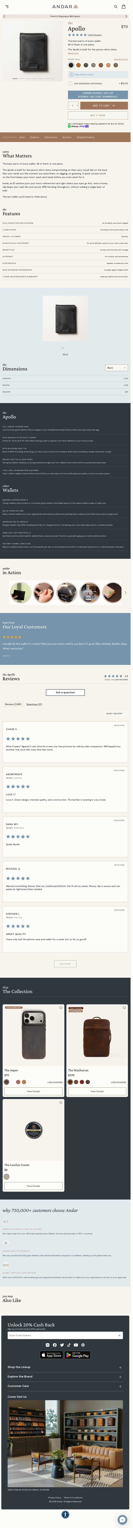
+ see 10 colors (118, 1082)
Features (34, 137)
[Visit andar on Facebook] (55, 1345)
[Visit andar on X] (62, 1345)
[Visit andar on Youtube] (76, 1345)
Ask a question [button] (65, 692)
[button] (122, 1520)
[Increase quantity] (77, 105)
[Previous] (3, 16)
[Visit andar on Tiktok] (69, 1345)
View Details (33, 1091)
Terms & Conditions (73, 1497)
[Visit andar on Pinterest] (83, 1345)
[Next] (127, 16)
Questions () (34, 704)
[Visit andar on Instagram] (47, 1345)
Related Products (85, 137)
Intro (22, 137)
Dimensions (50, 137)
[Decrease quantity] (70, 105)
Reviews (67, 137)
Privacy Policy (54, 1497)
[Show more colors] (125, 62)
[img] (65, 739)
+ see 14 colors (55, 1082)
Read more (73, 53)
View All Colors (121, 59)
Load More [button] (65, 964)
